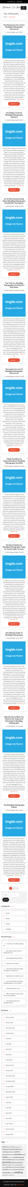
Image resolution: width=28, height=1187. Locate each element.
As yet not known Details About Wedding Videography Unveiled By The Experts (14, 201)
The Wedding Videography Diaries (14, 806)
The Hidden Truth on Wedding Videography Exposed (14, 115)
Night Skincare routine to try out (14, 976)
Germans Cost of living (12, 963)
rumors (4, 1167)
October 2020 (10, 1086)
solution (22, 1167)
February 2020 (10, 1129)
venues (21, 1169)
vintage (12, 1172)
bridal (16, 1149)
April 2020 (9, 1118)
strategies (5, 1169)
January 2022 (9, 1022)
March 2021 (9, 1060)
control (17, 1152)
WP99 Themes (20, 1184)
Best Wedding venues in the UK (14, 958)
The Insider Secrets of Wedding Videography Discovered (14, 371)
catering (5, 1152)
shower (17, 1167)
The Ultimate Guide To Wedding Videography (14, 634)
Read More (13, 103)
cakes (20, 1149)
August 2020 (9, 1097)
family (5, 1157)
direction (12, 1154)
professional (19, 1165)
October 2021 (10, 1033)
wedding (18, 1172)
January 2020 (9, 1134)
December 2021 (10, 1028)
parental (6, 1162)
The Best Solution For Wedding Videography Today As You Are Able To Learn (14, 547)
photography (19, 1162)
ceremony (11, 1152)
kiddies (13, 1159)
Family (7, 913)
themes (16, 1169)
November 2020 (10, 1081)
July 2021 (8, 1038)
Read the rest (20, 99)
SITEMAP (19, 1)
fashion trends (11, 1157)
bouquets (5, 1149)
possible (9, 1165)
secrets (13, 1167)
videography (6, 1172)
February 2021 (10, 1065)
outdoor (21, 1159)
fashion (8, 918)
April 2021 (9, 1054)
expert (23, 1154)
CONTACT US (11, 1)
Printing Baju (13, 1164)
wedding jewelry (5, 1175)
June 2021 (8, 1044)
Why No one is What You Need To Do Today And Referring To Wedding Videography (14, 720)
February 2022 (10, 1017)
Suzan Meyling (11, 32)
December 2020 (10, 1076)
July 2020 (8, 1102)
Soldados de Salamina (14, 7)
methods (17, 1159)
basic (9, 1147)
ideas (4, 1159)
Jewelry (8, 923)
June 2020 (8, 1107)
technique (11, 1169)
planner (4, 1165)
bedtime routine (18, 1147)
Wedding (8, 929)
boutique (11, 1149)
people (12, 1162)
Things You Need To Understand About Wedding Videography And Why (14, 461)
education (18, 1154)
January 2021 (9, 1070)
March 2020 (9, 1123)
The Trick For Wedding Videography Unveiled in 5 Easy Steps (14, 285)
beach (13, 1147)
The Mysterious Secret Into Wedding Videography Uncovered (14, 27)
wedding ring (11, 1175)
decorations (5, 1154)
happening (21, 1157)
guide (16, 1157)
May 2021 (8, 1049)
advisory (5, 1147)
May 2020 (8, 1113)
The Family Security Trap (12, 988)
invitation (9, 1159)
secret (8, 1167)
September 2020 (10, 1091)
